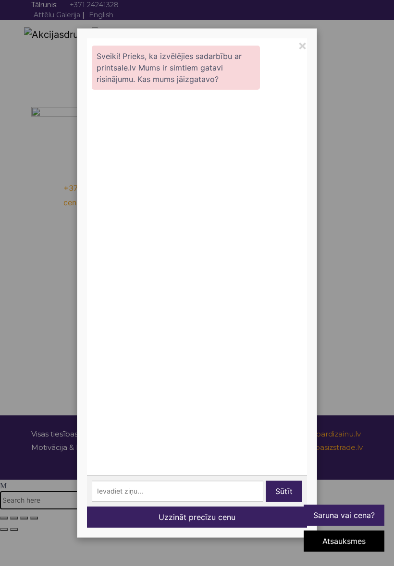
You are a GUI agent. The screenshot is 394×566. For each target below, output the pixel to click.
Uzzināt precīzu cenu (197, 517)
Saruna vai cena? (344, 515)
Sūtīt (284, 491)
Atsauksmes (344, 541)
